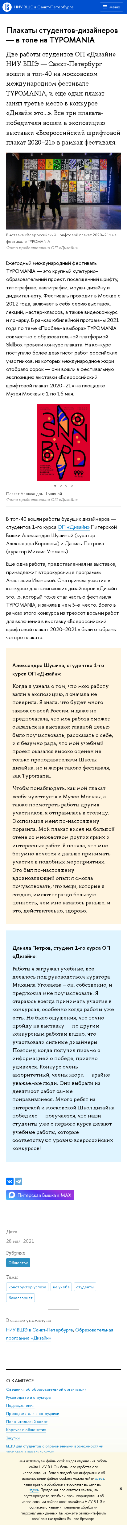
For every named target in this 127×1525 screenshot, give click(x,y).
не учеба (61, 1287)
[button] (12, 443)
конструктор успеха (27, 1287)
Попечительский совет (26, 1421)
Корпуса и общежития (26, 1429)
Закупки (13, 1438)
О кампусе (20, 1380)
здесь (99, 1478)
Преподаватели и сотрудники (32, 1413)
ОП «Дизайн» (74, 526)
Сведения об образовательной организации (46, 1389)
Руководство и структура (28, 1397)
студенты (85, 1287)
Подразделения (20, 1405)
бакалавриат (21, 1297)
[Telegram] (18, 1181)
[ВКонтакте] (10, 1181)
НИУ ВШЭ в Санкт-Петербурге (44, 7)
